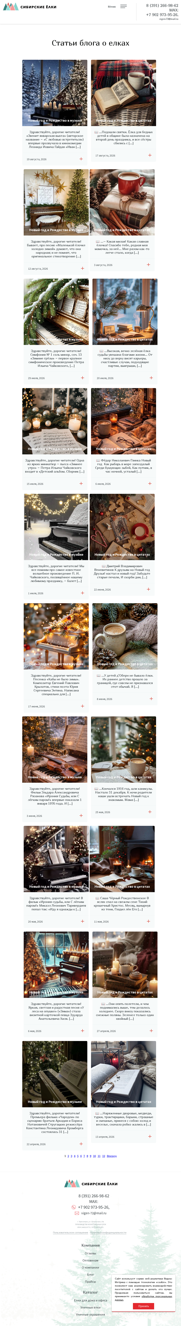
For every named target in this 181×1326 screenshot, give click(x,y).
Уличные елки (90, 1307)
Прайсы (90, 1281)
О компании (90, 1267)
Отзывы (90, 1253)
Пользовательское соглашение (70, 1232)
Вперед (112, 1156)
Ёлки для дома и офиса (90, 1300)
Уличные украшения (90, 1314)
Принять (143, 1306)
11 (99, 1156)
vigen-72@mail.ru (168, 18)
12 (103, 1156)
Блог (90, 1274)
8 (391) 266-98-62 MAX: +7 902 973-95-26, (93, 1201)
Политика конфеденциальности (108, 1232)
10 (94, 1156)
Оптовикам (90, 1260)
